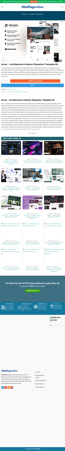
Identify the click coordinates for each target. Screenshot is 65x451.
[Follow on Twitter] (2, 387)
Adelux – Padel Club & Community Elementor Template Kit (11, 269)
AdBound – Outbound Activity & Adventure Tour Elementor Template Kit (54, 269)
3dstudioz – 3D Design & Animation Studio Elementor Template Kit (11, 162)
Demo (32, 85)
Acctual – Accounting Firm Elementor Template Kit (32, 269)
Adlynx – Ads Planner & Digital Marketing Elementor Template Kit (54, 161)
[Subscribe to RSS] (8, 387)
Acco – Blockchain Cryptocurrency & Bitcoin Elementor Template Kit (32, 161)
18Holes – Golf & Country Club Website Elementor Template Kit (11, 243)
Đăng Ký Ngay (33, 1)
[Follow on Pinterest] (5, 387)
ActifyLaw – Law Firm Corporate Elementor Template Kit (11, 216)
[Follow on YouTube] (11, 387)
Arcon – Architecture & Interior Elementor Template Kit (16, 91)
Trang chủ (25, 14)
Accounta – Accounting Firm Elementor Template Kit (32, 188)
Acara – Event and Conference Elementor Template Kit (54, 188)
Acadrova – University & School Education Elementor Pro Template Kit (32, 217)
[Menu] (2, 7)
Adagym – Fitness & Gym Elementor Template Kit (54, 216)
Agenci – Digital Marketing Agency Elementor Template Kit (54, 243)
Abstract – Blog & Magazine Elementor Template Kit (32, 243)
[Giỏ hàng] (62, 7)
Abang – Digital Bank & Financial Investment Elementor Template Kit (11, 189)
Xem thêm (32, 133)
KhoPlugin (37, 449)
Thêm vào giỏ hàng (35, 81)
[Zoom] (3, 60)
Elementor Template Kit (36, 14)
